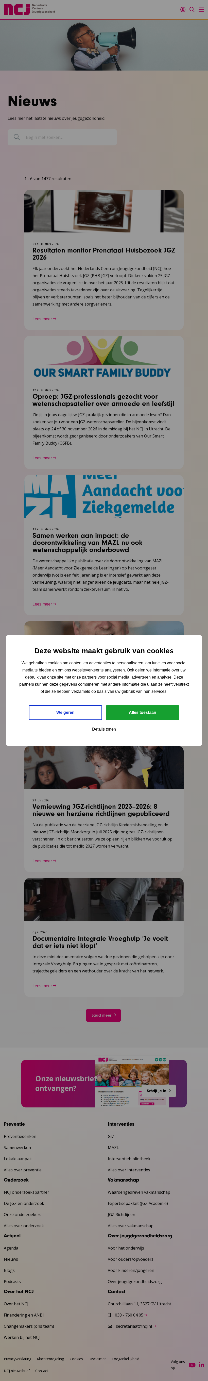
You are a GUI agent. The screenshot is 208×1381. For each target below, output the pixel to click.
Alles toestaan (142, 712)
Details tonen (104, 729)
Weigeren (65, 712)
